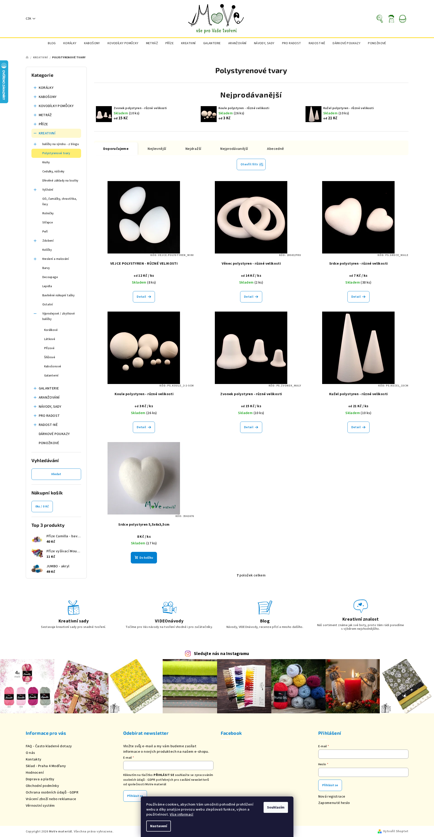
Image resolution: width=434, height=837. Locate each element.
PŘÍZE (43, 124)
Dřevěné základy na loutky (60, 181)
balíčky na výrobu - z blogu (60, 144)
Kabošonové (52, 366)
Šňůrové (49, 357)
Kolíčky (47, 250)
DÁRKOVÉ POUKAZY (54, 433)
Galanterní (51, 376)
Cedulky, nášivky (53, 171)
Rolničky (48, 213)
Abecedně (275, 148)
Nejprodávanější (234, 148)
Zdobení (48, 241)
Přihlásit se (135, 796)
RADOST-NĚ (48, 424)
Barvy (46, 268)
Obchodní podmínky (42, 785)
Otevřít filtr (249, 164)
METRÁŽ (45, 115)
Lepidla (47, 286)
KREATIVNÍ (47, 133)
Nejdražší (193, 148)
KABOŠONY (48, 96)
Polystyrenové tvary (56, 153)
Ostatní (47, 304)
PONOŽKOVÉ (49, 442)
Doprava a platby (40, 779)
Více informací (181, 814)
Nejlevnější (157, 148)
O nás (30, 752)
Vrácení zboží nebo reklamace (51, 798)
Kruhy (46, 162)
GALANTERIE (49, 388)
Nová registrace (331, 796)
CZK (28, 18)
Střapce (47, 222)
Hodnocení (35, 772)
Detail (141, 296)
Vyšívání (47, 190)
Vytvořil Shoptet (395, 831)
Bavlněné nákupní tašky (58, 295)
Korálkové (51, 330)
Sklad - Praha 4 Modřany (46, 765)
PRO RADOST (49, 415)
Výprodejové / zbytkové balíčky (58, 316)
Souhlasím (276, 807)
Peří (45, 232)
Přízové (49, 348)
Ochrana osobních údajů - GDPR (52, 792)
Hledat (56, 474)
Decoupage (50, 277)
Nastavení (158, 826)
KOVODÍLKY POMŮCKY (56, 105)
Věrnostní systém (40, 805)
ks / (42, 506)
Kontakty (33, 759)
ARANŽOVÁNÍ (49, 397)
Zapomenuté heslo (334, 802)
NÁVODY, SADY (50, 406)
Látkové (49, 339)
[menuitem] (51, 43)
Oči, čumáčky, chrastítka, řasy (59, 201)
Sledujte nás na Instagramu (221, 653)
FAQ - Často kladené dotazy (49, 746)
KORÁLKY (46, 87)
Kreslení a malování (55, 259)
